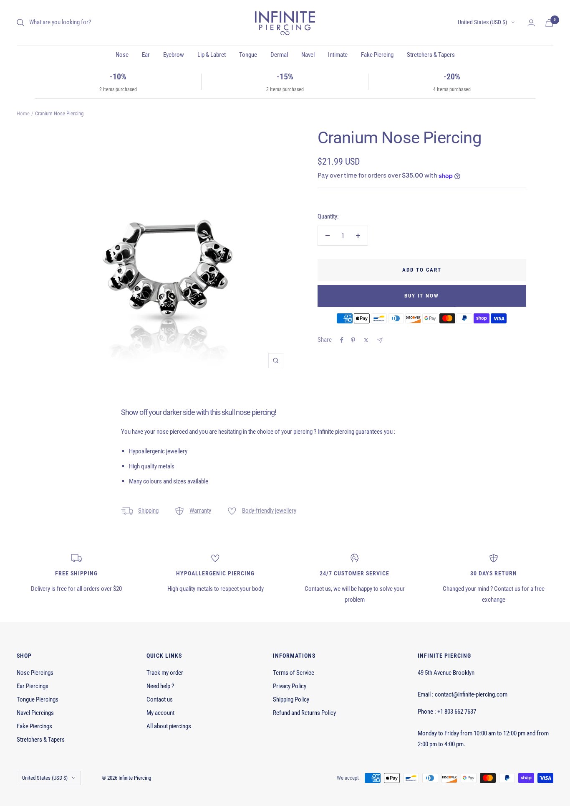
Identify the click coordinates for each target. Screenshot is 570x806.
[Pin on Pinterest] (353, 340)
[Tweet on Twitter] (366, 340)
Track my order (164, 672)
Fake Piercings (34, 726)
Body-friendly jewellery (269, 510)
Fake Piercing (377, 54)
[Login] (531, 22)
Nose (122, 54)
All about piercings (168, 726)
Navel (308, 54)
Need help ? (160, 686)
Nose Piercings (35, 672)
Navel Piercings (35, 713)
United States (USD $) (482, 22)
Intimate (338, 54)
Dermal (279, 54)
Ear (146, 54)
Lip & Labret (211, 54)
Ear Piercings (32, 686)
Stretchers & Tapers (431, 54)
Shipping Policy (291, 699)
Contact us (159, 699)
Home (23, 113)
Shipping (148, 510)
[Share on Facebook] (341, 340)
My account (160, 713)
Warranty (200, 510)
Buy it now (421, 295)
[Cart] (549, 23)
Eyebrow (173, 54)
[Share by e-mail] (380, 340)
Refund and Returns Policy (304, 713)
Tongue (248, 54)
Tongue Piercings (37, 699)
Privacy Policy (289, 686)
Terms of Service (293, 672)
